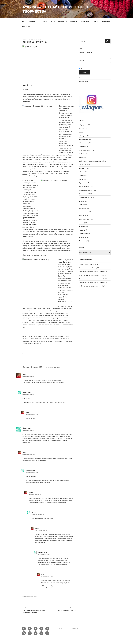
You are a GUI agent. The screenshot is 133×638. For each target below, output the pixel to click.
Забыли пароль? (84, 81)
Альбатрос (82, 168)
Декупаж (81, 201)
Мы (52, 22)
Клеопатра (68, 113)
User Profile (26, 26)
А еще (43, 22)
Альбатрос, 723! (95, 264)
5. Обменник (83, 139)
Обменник (73, 22)
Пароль (81, 60)
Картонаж (82, 205)
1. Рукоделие (83, 125)
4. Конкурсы (82, 136)
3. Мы (81, 132)
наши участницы (84, 219)
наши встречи (83, 215)
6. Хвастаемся (83, 143)
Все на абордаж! (84, 186)
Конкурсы (61, 22)
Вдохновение (83, 183)
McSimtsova (39, 39)
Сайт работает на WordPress (68, 629)
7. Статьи (82, 147)
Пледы (81, 230)
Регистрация (83, 78)
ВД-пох (81, 179)
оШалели (82, 226)
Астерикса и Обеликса (49, 243)
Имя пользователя (85, 52)
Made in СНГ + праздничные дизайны (91, 161)
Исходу (60, 171)
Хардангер (82, 237)
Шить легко (82, 241)
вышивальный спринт (86, 190)
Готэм (65, 262)
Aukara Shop (105, 22)
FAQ (23, 22)
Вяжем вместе (83, 194)
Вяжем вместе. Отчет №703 (98, 271)
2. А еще (81, 128)
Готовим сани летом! (85, 197)
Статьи (95, 22)
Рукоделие (32, 22)
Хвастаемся (85, 22)
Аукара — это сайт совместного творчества (55, 9)
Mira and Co (82, 165)
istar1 (24, 85)
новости (81, 223)
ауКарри (81, 172)
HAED (81, 157)
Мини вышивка (83, 212)
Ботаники (82, 176)
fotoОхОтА (82, 154)
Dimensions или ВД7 (85, 150)
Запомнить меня (86, 69)
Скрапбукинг (83, 234)
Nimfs (80, 275)
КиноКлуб (28, 354)
